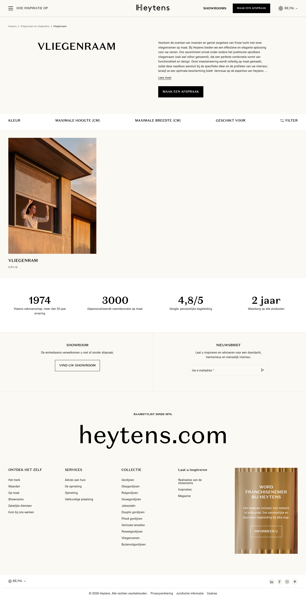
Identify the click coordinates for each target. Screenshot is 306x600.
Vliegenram (23, 260)
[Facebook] (279, 582)
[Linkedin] (272, 582)
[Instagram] (287, 582)
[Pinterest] (295, 582)
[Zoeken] (263, 370)
